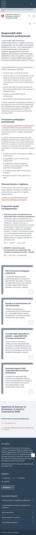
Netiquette (16, 532)
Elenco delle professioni (10, 522)
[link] (18, 280)
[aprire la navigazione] (33, 16)
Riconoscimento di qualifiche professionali (16, 500)
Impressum (10, 532)
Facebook (7, 478)
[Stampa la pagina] (30, 23)
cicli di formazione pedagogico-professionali (17, 126)
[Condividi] (34, 23)
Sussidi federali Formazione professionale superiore (16, 506)
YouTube (22, 478)
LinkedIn (6, 482)
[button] (33, 455)
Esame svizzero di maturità (11, 517)
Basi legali (3, 532)
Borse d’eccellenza (8, 512)
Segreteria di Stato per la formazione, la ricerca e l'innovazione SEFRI (13, 16)
